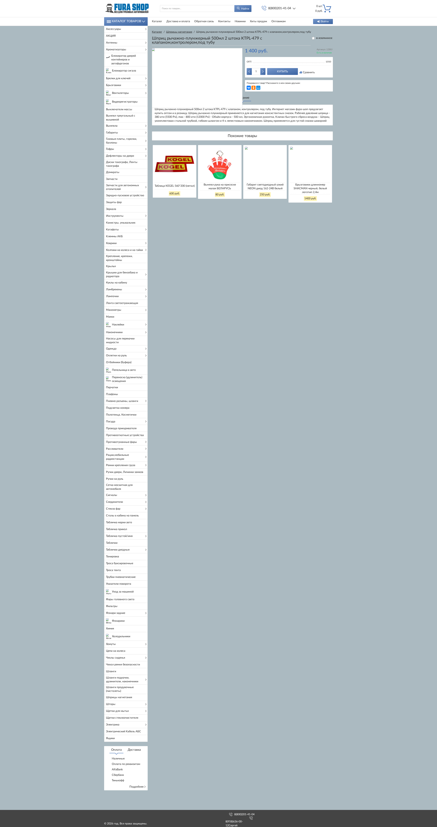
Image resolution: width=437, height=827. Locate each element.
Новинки (240, 21)
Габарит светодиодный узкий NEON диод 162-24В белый (265, 186)
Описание (242, 97)
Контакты (224, 21)
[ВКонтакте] (249, 88)
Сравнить (309, 72)
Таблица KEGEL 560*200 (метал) (175, 185)
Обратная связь (204, 21)
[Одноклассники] (253, 88)
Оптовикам (278, 21)
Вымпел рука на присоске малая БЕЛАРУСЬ (220, 186)
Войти (325, 21)
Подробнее (136, 786)
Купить (282, 71)
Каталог (157, 21)
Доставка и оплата (178, 21)
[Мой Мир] (258, 88)
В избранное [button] (324, 38)
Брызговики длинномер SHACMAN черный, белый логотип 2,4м (310, 188)
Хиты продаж (258, 21)
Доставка (134, 749)
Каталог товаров (126, 21)
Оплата (116, 749)
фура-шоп (302, 109)
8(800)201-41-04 (279, 8)
